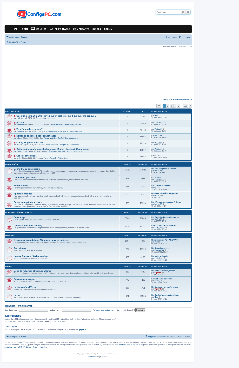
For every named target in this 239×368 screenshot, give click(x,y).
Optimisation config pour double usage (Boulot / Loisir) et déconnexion (52, 149)
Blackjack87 (159, 250)
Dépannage (77, 151)
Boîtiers (36, 347)
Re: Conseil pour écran (161, 185)
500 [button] (185, 105)
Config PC (18, 347)
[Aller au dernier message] (160, 116)
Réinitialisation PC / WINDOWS (164, 240)
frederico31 (21, 125)
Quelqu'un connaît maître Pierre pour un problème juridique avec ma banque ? (56, 116)
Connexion (10, 306)
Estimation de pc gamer (161, 279)
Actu (25, 28)
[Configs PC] (34, 15)
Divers (46, 118)
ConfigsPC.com (23, 342)
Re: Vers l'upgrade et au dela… (164, 169)
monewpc (21, 131)
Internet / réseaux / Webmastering (31, 256)
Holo (18, 118)
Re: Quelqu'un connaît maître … (165, 295)
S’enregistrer (25, 306)
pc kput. (20, 122)
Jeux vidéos (20, 248)
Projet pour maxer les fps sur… (164, 225)
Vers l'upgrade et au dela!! (29, 129)
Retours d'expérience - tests (28, 202)
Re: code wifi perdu (159, 256)
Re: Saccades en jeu (160, 248)
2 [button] (167, 105)
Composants (81, 28)
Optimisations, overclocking (28, 225)
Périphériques (63, 158)
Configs (41, 28)
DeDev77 (158, 129)
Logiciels (9, 235)
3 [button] (171, 105)
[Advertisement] (98, 73)
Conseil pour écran (26, 156)
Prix (50, 347)
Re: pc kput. (156, 177)
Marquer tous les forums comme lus (177, 100)
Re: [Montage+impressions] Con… (166, 202)
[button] (158, 106)
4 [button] (174, 105)
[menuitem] (23, 37)
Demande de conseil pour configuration (36, 136)
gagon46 (82, 330)
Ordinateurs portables (72, 125)
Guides (96, 28)
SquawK (158, 273)
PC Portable (62, 28)
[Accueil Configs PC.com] (16, 29)
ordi (18, 158)
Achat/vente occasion (24, 279)
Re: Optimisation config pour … (165, 217)
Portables (27, 347)
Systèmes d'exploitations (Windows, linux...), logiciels (41, 240)
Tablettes (43, 347)
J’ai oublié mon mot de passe (104, 310)
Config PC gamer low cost (29, 142)
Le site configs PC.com (25, 287)
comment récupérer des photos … (166, 193)
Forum (108, 28)
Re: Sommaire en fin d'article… (164, 287)
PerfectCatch (159, 227)
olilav (19, 138)
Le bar (53, 118)
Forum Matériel (56, 125)
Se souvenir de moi (125, 310)
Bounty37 (158, 281)
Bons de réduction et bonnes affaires (32, 271)
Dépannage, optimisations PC (59, 151)
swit (156, 242)
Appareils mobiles (23, 194)
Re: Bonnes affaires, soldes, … (164, 271)
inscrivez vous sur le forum (129, 345)
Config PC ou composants (71, 131)
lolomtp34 (158, 204)
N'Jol (19, 145)
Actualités (8, 347)
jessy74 (157, 195)
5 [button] (178, 105)
